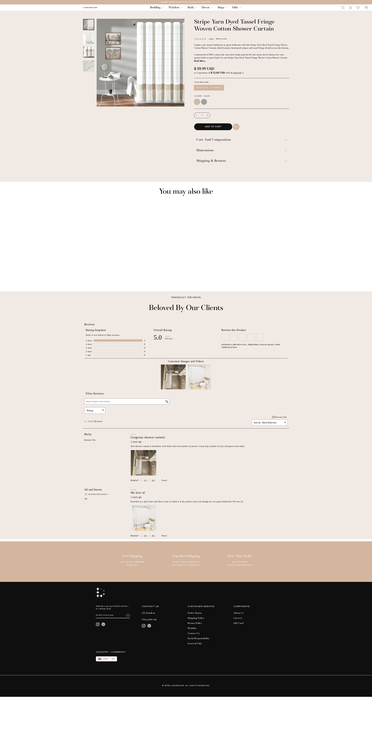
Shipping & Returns (211, 161)
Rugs (221, 7)
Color (202, 96)
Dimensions (205, 150)
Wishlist (192, 628)
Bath (191, 7)
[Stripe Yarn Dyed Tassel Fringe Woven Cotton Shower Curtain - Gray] (88, 279)
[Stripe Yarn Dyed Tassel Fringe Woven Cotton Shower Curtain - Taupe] (84, 279)
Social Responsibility (198, 638)
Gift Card (239, 623)
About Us (239, 613)
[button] (241, 73)
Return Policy (195, 623)
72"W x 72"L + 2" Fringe (209, 88)
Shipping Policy (196, 618)
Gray (204, 102)
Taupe (197, 102)
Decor (206, 7)
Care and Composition (213, 140)
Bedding (155, 7)
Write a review (221, 39)
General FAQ (195, 643)
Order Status (195, 613)
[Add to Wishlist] (236, 126)
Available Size (201, 82)
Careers (238, 618)
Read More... (200, 61)
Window (174, 7)
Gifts (235, 7)
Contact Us (194, 633)
